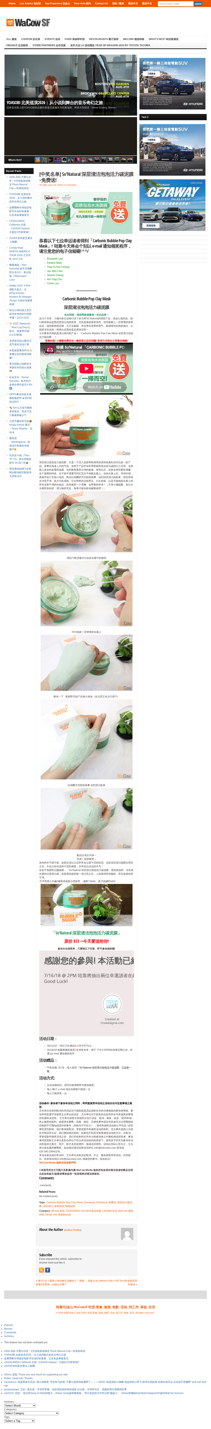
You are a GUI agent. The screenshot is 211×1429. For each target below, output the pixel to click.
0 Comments (70, 185)
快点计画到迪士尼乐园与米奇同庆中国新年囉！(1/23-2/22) (20, 314)
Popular (8, 1325)
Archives (9, 1336)
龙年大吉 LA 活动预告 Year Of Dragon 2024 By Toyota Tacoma (110, 45)
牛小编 (42, 185)
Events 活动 (52, 39)
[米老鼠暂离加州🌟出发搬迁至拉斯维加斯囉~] (97, 160)
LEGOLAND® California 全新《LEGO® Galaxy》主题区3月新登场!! (41, 1362)
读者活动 (59, 1206)
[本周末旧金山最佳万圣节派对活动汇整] (90, 160)
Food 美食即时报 (75, 39)
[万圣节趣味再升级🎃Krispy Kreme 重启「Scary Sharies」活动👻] (130, 160)
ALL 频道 (11, 39)
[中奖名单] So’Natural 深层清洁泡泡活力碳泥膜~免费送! (86, 176)
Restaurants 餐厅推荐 (103, 39)
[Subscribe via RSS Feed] (41, 1270)
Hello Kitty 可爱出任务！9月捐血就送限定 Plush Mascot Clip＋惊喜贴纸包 (44, 1351)
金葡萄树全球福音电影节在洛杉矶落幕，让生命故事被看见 (20, 211)
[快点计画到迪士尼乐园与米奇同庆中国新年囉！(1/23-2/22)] (84, 160)
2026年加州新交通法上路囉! (19, 1365)
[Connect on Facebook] (47, 1270)
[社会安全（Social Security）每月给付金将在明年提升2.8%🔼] (110, 160)
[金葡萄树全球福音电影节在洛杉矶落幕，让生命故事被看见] (51, 160)
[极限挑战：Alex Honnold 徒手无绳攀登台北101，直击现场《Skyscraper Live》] (71, 160)
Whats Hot (51, 1214)
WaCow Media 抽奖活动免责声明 (57, 1162)
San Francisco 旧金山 (57, 3)
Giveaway (89, 1202)
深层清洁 (48, 1206)
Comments (10, 1332)
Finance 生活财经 (17, 45)
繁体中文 (147, 3)
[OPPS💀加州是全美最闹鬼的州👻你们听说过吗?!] (117, 160)
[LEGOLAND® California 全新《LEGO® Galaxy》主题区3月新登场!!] (57, 160)
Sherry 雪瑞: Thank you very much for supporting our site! (36, 1374)
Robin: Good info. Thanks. (18, 1378)
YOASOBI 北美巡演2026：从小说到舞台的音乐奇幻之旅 (55, 102)
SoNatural (101, 1202)
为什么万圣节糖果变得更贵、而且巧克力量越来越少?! (20, 411)
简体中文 (133, 3)
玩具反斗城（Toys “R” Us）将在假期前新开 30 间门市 (20, 459)
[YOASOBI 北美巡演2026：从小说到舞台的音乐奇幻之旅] (44, 160)
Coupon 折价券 (30, 39)
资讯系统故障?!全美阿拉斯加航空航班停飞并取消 (20, 472)
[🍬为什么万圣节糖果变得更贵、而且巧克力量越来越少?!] (123, 160)
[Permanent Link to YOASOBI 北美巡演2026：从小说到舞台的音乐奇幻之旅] (71, 85)
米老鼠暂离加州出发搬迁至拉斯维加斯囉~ (20, 354)
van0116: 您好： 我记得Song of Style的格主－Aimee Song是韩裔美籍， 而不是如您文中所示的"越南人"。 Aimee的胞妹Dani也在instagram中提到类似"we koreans (94, 1393)
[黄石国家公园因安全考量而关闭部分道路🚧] (104, 160)
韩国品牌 (70, 1206)
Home (12, 3)
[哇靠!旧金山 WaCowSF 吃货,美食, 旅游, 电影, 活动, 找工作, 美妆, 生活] (28, 22)
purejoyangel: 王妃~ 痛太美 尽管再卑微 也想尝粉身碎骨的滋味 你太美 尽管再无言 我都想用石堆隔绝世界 (65, 1389)
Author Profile (72, 1230)
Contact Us (101, 3)
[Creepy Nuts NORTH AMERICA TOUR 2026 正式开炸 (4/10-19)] (64, 160)
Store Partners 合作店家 (49, 45)
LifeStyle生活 (109, 1210)
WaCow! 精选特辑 (133, 39)
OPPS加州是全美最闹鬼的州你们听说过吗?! (20, 398)
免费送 (112, 1202)
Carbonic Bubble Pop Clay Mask (64, 1202)
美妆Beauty (64, 1214)
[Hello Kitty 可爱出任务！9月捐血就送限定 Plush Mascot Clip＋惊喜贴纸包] (38, 160)
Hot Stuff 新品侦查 (91, 1210)
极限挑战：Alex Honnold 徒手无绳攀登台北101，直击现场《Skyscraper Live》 (20, 272)
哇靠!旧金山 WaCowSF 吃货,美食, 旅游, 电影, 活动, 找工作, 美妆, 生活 (105, 1307)
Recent (8, 1328)
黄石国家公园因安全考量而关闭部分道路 (20, 365)
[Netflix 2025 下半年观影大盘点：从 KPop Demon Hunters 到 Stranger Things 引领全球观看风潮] (77, 160)
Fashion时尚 (73, 1210)
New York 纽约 (82, 3)
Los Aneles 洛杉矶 (30, 3)
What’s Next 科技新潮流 (163, 39)
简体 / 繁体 (118, 3)
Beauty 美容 (58, 1210)
